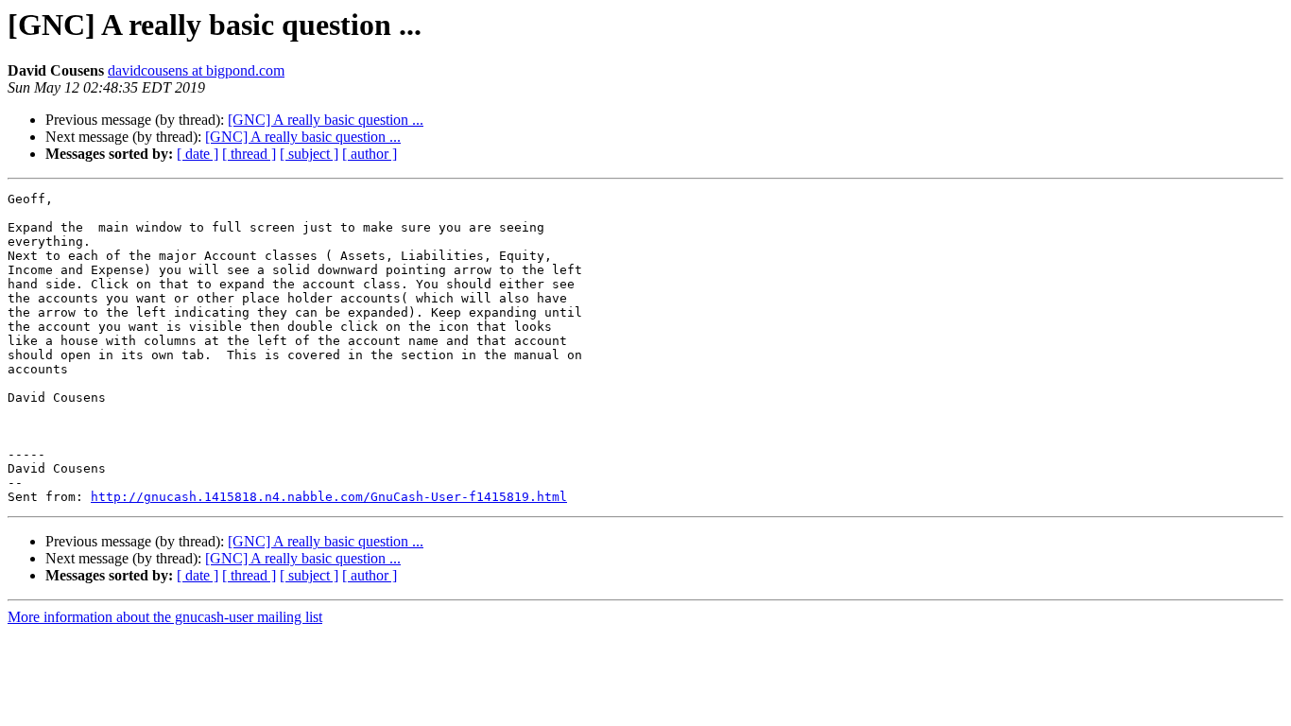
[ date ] (197, 154)
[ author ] (369, 154)
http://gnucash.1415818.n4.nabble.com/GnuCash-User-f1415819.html (329, 497)
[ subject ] (309, 154)
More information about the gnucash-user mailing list (165, 617)
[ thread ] (249, 154)
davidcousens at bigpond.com (196, 70)
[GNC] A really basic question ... (325, 120)
